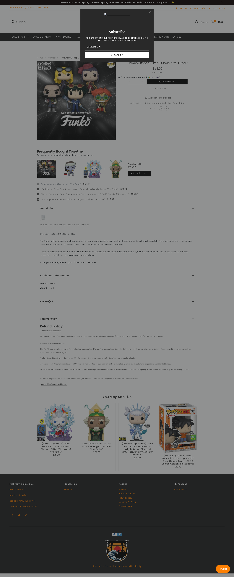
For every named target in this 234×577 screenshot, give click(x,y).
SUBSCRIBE (117, 55)
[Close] (150, 12)
